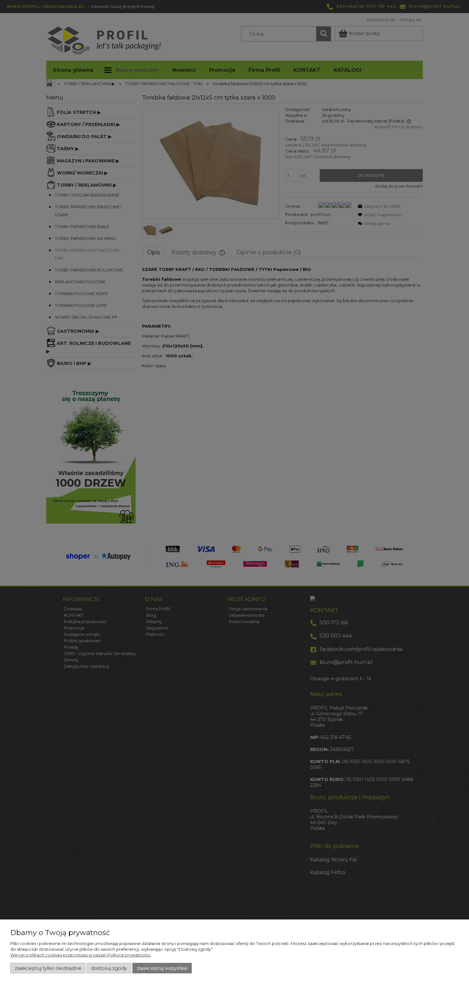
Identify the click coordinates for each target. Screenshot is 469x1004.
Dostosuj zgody (109, 968)
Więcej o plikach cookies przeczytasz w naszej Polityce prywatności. (80, 954)
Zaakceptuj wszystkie (162, 968)
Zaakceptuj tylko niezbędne (48, 968)
